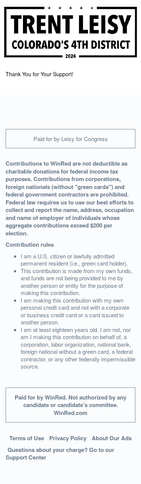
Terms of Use (26, 438)
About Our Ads (112, 438)
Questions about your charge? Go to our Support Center (60, 454)
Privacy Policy (67, 438)
